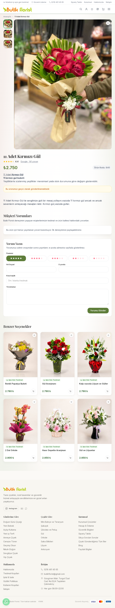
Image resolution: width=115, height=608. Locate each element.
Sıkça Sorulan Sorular (88, 537)
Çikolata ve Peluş (49, 530)
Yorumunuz (11, 287)
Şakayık (44, 526)
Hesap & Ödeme (86, 526)
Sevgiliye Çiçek (10, 553)
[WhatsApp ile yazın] (6, 601)
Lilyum (44, 545)
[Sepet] (103, 9)
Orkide (44, 537)
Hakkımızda (99, 2)
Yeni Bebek (8, 526)
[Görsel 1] (7, 23)
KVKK (41, 601)
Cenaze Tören (10, 541)
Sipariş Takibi (76, 2)
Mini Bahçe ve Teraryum (52, 522)
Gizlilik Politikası (10, 581)
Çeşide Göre (46, 517)
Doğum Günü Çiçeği (12, 522)
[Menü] (109, 9)
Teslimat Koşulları (11, 573)
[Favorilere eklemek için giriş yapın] (108, 23)
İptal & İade (8, 577)
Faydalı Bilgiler (85, 549)
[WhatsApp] (26, 508)
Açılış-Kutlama (9, 530)
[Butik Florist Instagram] (97, 9)
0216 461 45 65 (57, 2)
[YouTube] (22, 508)
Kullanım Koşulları (11, 585)
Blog (81, 545)
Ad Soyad (10, 264)
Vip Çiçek (7, 557)
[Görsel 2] (7, 34)
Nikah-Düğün (9, 549)
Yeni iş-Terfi (8, 533)
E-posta (62, 264)
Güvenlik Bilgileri (86, 530)
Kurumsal (88, 2)
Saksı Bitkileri (47, 541)
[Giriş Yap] (86, 9)
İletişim (109, 2)
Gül (42, 533)
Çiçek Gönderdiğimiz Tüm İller (92, 541)
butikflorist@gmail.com (54, 574)
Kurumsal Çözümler (87, 522)
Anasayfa (7, 17)
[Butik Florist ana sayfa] (14, 489)
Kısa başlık (10, 276)
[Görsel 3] (7, 44)
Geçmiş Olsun (9, 545)
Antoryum (45, 549)
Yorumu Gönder (98, 310)
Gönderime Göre (11, 517)
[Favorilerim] (92, 9)
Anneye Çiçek (9, 537)
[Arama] (80, 9)
